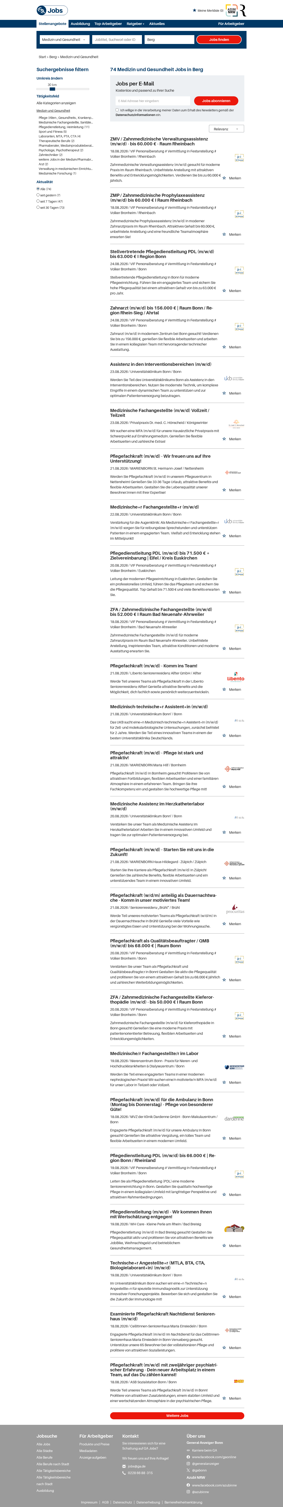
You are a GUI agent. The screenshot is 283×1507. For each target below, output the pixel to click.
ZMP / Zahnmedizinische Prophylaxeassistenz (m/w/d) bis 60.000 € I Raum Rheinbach (157, 198)
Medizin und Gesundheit (53, 110)
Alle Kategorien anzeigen (56, 103)
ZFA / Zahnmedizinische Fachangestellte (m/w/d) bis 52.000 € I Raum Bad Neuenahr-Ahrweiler (161, 612)
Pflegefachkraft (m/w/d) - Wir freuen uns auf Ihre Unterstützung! (160, 459)
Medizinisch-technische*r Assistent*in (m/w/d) (159, 706)
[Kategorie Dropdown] (85, 39)
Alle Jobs (43, 1444)
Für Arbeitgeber (231, 23)
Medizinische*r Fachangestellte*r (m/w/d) (154, 507)
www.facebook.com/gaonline (214, 1457)
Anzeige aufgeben (92, 1457)
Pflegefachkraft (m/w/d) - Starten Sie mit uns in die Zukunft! (162, 852)
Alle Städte (44, 1451)
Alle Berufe (44, 1457)
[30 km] (52, 89)
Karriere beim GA (204, 1450)
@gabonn (199, 1470)
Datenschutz (122, 1502)
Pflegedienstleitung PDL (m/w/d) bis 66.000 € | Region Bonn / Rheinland (163, 1158)
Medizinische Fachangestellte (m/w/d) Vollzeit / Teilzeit (159, 413)
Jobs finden (219, 39)
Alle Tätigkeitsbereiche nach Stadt (53, 1480)
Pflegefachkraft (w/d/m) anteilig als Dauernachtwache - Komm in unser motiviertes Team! (163, 898)
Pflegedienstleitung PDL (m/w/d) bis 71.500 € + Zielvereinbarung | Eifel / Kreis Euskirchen (160, 555)
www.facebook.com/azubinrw (214, 1485)
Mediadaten (88, 1451)
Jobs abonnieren (216, 101)
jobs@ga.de (136, 1466)
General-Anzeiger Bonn (205, 1442)
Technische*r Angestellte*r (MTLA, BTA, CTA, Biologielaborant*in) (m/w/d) (157, 1265)
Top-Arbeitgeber (108, 23)
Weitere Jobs (177, 1415)
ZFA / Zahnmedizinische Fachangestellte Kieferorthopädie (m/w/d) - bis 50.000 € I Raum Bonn (162, 1000)
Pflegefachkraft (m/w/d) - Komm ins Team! (153, 665)
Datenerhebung (148, 1502)
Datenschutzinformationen (135, 115)
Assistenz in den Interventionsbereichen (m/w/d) (161, 364)
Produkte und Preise (94, 1444)
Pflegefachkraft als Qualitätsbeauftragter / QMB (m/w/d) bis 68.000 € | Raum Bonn (159, 943)
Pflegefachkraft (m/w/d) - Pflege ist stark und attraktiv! (156, 755)
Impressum (89, 1502)
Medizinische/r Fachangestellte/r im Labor (154, 1053)
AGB (105, 1502)
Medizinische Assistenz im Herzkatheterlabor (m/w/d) (157, 806)
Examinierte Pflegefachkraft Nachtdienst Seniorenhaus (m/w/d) (163, 1316)
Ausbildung (80, 23)
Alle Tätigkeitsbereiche (53, 1471)
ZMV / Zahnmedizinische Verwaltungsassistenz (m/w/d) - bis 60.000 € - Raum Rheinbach (159, 141)
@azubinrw (200, 1492)
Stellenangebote (52, 23)
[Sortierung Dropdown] (237, 129)
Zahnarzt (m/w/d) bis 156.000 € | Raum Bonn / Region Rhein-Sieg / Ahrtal (161, 310)
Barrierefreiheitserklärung (183, 1502)
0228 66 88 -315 (140, 1473)
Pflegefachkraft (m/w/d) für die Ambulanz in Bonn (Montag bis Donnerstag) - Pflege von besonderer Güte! (161, 1104)
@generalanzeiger (205, 1463)
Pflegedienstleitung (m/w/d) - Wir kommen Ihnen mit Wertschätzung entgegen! (161, 1214)
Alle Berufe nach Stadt (52, 1464)
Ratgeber (135, 23)
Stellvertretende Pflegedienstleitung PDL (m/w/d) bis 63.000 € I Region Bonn (162, 254)
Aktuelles (157, 23)
